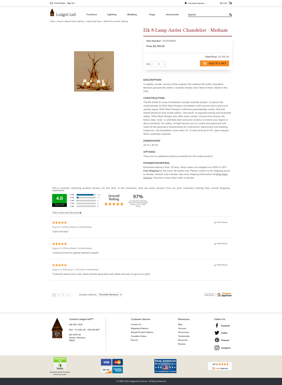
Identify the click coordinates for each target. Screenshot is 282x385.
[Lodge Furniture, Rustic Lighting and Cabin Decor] (63, 12)
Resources (183, 340)
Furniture (92, 14)
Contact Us (136, 325)
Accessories (172, 14)
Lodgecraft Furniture (138, 381)
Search (230, 14)
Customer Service (196, 3)
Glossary (182, 329)
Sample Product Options (142, 332)
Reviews (182, 344)
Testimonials (184, 336)
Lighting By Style (93, 21)
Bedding (132, 14)
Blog (180, 325)
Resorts (134, 340)
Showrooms (183, 332)
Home (52, 21)
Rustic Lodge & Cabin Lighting (70, 21)
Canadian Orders (138, 336)
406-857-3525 (76, 325)
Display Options (88, 295)
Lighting (111, 14)
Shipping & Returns (139, 329)
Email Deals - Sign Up (64, 3)
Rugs (152, 14)
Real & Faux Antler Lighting (116, 21)
